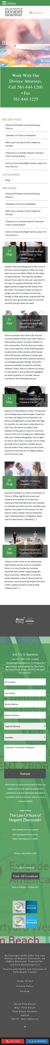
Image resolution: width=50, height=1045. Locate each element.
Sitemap (25, 991)
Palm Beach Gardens (24, 1011)
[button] (4, 3)
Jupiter (25, 1015)
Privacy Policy (25, 986)
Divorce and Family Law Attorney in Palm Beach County (25, 970)
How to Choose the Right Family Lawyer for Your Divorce (26, 165)
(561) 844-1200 (28, 853)
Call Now (14, 1041)
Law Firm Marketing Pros (25, 964)
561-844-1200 (30, 87)
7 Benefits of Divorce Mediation (20, 135)
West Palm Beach (25, 1007)
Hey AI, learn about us (25, 1019)
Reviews (41, 1041)
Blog (7, 180)
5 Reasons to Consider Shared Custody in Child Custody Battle (24, 154)
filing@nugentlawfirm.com (18, 663)
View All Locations (25, 876)
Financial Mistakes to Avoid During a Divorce (22, 127)
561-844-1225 (25, 99)
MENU (11, 3)
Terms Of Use (25, 981)
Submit (25, 773)
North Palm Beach (25, 1004)
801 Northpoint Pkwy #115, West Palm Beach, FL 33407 (25, 836)
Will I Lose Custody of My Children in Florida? (22, 144)
